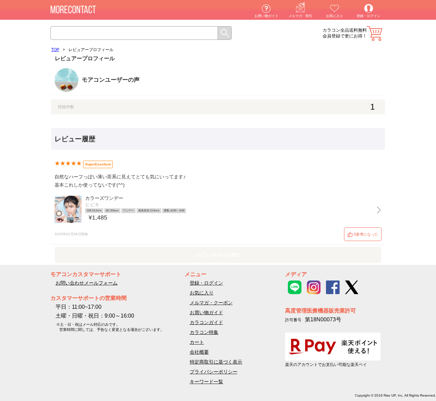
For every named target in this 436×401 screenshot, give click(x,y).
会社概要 (199, 352)
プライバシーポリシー (213, 371)
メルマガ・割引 (300, 16)
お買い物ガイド (266, 16)
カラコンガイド (206, 322)
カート (374, 33)
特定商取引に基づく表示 (216, 362)
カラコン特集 (204, 332)
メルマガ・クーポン (211, 302)
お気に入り (334, 16)
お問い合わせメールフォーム (87, 283)
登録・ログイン (368, 16)
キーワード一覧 (206, 381)
